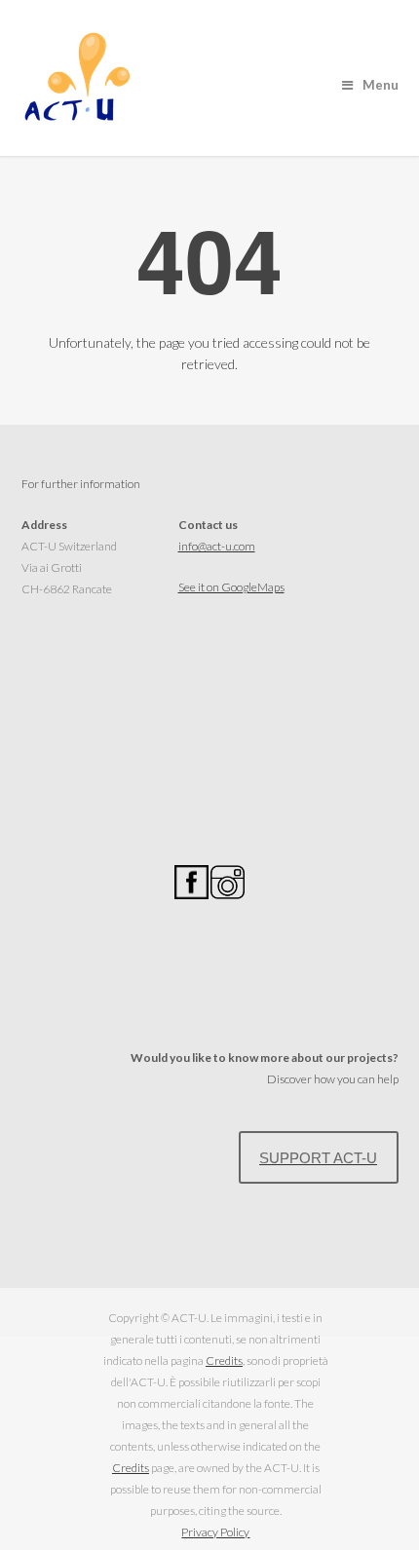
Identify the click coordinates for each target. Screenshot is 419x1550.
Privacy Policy (215, 1532)
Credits (224, 1360)
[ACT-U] (79, 115)
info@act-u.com (216, 546)
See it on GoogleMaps (231, 587)
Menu (380, 85)
